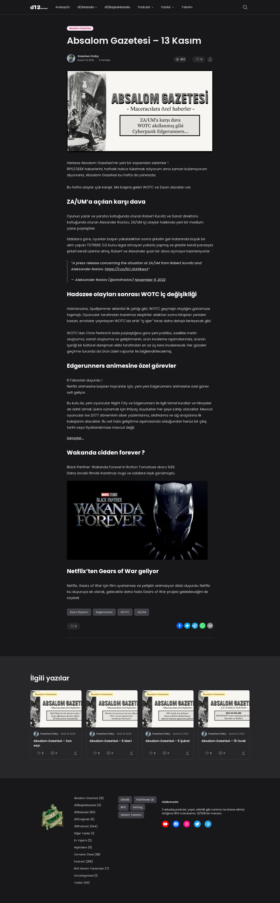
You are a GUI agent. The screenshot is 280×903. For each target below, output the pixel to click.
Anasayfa (62, 7)
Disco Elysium (79, 612)
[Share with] (210, 59)
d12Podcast (81, 826)
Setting (137, 807)
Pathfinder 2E (145, 800)
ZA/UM (141, 612)
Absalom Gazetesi (80, 28)
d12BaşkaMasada (117, 7)
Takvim (187, 7)
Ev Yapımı (80, 840)
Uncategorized (84, 875)
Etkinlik (125, 800)
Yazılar (166, 7)
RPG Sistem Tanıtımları (89, 868)
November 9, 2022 (150, 279)
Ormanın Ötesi (84, 854)
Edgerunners (104, 612)
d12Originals (82, 819)
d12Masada (86, 7)
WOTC (125, 612)
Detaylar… (75, 438)
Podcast (144, 7)
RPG (123, 807)
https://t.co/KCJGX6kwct (126, 269)
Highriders (80, 847)
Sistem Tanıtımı (131, 815)
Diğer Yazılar (82, 833)
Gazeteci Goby (88, 56)
